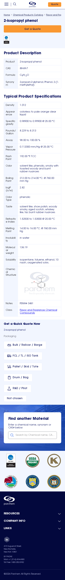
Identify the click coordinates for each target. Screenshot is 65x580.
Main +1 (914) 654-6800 (14, 559)
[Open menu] (6, 5)
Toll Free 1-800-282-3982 (14, 562)
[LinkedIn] (7, 539)
